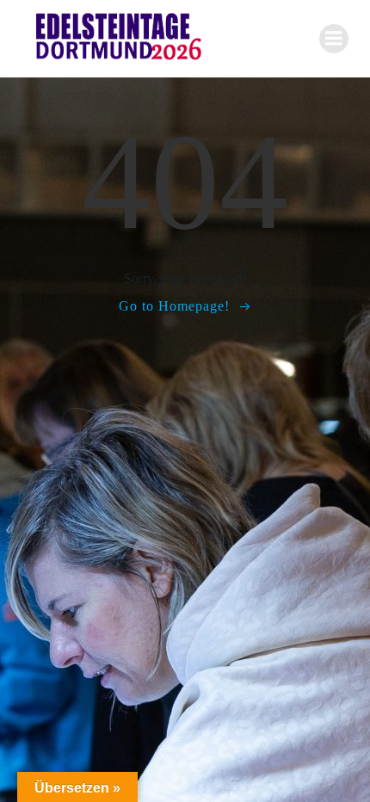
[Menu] (333, 38)
